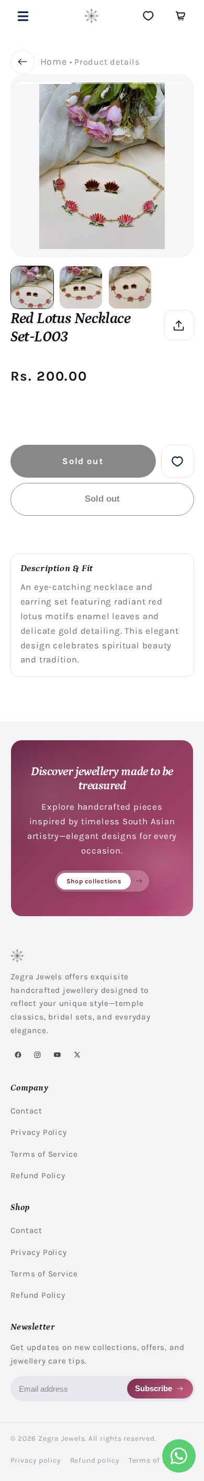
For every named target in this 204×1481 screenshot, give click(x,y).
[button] (23, 16)
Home (53, 61)
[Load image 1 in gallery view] (32, 287)
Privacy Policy (38, 1132)
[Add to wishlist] (177, 461)
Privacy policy (35, 1460)
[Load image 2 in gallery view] (81, 287)
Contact (26, 1111)
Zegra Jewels (61, 1438)
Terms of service (158, 1460)
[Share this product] (179, 325)
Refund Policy (37, 1175)
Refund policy (94, 1460)
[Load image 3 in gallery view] (130, 287)
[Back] (22, 62)
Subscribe (153, 1388)
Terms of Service (44, 1154)
